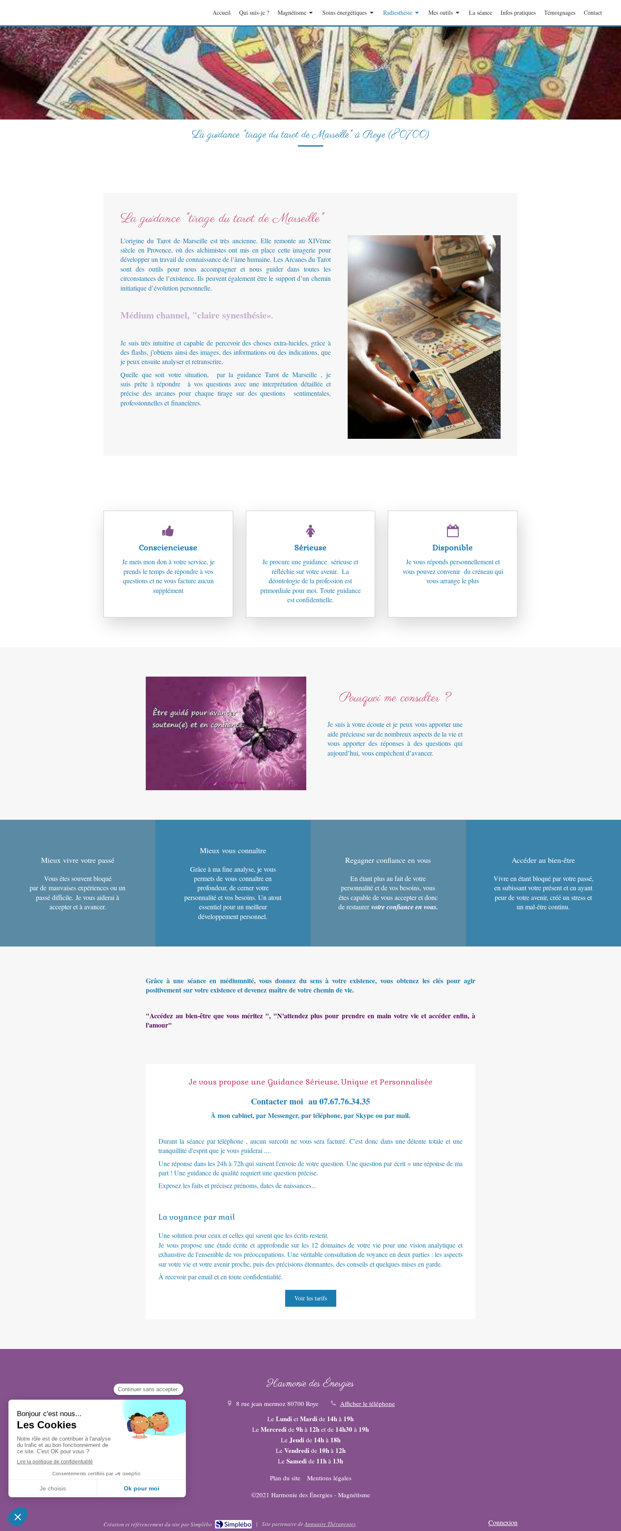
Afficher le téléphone (367, 1403)
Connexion (503, 1522)
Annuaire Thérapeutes (330, 1524)
